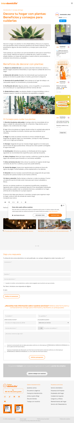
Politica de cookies (65, 419)
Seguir (63, 20)
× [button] (63, 205)
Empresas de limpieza (57, 390)
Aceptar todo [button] (55, 215)
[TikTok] (9, 396)
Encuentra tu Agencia (33, 390)
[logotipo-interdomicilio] (9, 3)
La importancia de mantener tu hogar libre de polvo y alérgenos (53, 232)
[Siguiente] (71, 230)
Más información (53, 211)
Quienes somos (32, 388)
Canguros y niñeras (57, 399)
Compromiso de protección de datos (30, 420)
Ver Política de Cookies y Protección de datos (36, 346)
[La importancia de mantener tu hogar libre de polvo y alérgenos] (54, 223)
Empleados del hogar (57, 393)
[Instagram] (5, 396)
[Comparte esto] (9, 202)
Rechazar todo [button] (40, 215)
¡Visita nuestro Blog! (33, 396)
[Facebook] (14, 396)
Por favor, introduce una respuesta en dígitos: (17, 286)
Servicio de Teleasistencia (58, 404)
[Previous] (3, 230)
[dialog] (37, 211)
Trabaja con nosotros (33, 401)
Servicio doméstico (56, 388)
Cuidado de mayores (57, 396)
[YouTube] (5, 401)
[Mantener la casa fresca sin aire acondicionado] (19, 223)
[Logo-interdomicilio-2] (10, 385)
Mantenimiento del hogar (58, 401)
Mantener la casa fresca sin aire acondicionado (18, 231)
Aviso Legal (23, 419)
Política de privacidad (43, 419)
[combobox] (40, 328)
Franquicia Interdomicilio (34, 393)
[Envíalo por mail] (5, 202)
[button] (72, 3)
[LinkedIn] (19, 396)
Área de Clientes (32, 399)
